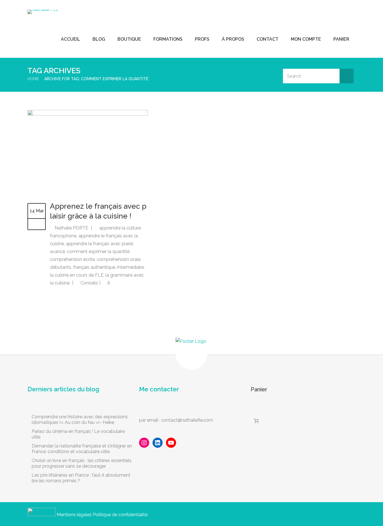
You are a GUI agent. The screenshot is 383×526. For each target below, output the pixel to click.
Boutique (129, 39)
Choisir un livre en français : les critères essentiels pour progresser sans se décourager (81, 463)
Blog (99, 39)
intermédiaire (130, 267)
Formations (168, 39)
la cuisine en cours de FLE (76, 275)
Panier (341, 39)
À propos (233, 39)
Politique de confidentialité (120, 514)
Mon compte (306, 39)
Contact (267, 39)
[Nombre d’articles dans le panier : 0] (256, 420)
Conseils (89, 283)
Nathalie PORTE (71, 228)
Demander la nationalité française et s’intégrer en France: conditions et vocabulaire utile (82, 448)
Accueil (70, 39)
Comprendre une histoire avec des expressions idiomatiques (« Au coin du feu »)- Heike (80, 419)
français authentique (94, 267)
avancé (57, 251)
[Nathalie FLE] (43, 12)
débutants (60, 267)
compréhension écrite (72, 259)
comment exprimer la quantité (98, 251)
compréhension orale (118, 259)
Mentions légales (74, 514)
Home (33, 79)
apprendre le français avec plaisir (99, 243)
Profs (202, 39)
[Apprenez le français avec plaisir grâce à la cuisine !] (87, 114)
